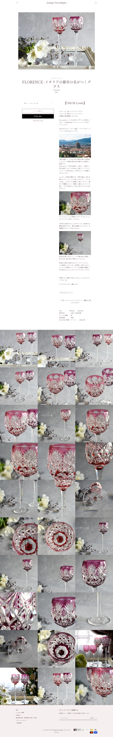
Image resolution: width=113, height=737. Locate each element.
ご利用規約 (19, 723)
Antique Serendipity (56, 2)
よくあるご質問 (20, 712)
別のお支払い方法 (38, 120)
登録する (92, 718)
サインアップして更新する (68, 710)
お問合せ (18, 715)
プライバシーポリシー (21, 720)
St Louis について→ (66, 292)
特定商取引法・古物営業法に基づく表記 (26, 717)
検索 (17, 710)
